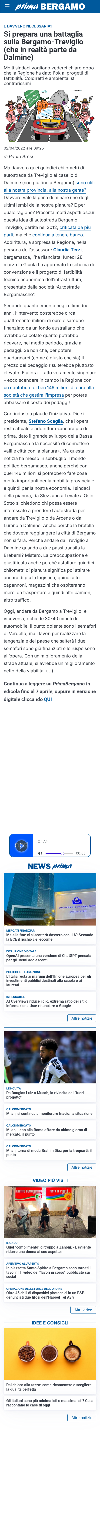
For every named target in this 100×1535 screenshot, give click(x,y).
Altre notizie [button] (81, 1018)
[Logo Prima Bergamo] (50, 7)
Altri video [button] (83, 1309)
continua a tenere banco (57, 235)
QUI (48, 699)
